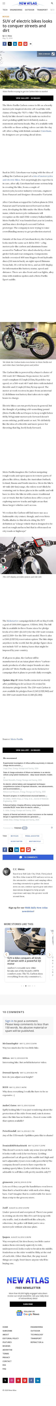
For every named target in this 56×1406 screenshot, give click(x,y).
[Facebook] (5, 44)
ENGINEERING (16, 10)
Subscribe (28, 1304)
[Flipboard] (25, 44)
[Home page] (27, 4)
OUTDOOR (29, 10)
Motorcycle (35, 841)
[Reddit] (20, 44)
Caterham (46, 131)
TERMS (6, 1353)
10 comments (30, 857)
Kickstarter (12, 620)
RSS (4, 1365)
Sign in (9, 1021)
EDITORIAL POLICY (11, 1338)
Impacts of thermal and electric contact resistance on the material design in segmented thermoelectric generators (28, 815)
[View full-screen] (53, 54)
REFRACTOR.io (37, 1342)
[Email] (31, 44)
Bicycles (6, 16)
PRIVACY (6, 1357)
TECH (5, 10)
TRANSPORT (42, 10)
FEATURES (7, 1342)
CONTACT (7, 1361)
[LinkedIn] (15, 44)
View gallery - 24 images (28, 98)
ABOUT (6, 1334)
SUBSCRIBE (7, 1330)
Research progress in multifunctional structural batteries (24, 796)
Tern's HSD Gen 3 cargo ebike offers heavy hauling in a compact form (27, 960)
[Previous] (6, 954)
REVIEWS (6, 1346)
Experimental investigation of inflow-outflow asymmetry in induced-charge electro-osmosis (28, 764)
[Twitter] (10, 44)
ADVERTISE (7, 1350)
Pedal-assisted (32, 836)
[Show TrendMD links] (52, 828)
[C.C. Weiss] (6, 872)
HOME (5, 1327)
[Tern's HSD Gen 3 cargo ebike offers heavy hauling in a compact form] (28, 941)
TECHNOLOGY (37, 1334)
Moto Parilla (17, 739)
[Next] (49, 954)
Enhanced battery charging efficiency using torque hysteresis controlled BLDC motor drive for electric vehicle (26, 806)
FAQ (4, 1369)
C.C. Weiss (18, 869)
